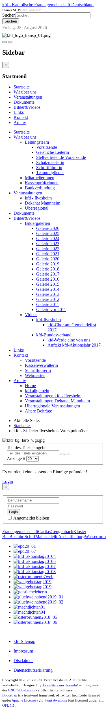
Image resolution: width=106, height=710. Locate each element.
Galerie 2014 (47, 289)
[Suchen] (62, 454)
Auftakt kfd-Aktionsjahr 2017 (74, 345)
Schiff (30, 536)
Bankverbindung (40, 187)
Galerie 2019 (47, 263)
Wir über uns (25, 92)
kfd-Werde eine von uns (68, 340)
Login (7, 481)
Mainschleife (46, 536)
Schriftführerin (49, 167)
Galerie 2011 (47, 304)
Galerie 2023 (47, 243)
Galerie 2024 (47, 238)
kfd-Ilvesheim (48, 319)
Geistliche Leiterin (52, 152)
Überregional (36, 208)
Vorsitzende (46, 147)
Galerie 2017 (47, 274)
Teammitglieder (50, 172)
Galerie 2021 (47, 253)
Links (19, 112)
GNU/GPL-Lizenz (21, 690)
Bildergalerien (37, 223)
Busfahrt (17, 536)
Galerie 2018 (47, 269)
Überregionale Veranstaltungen (52, 405)
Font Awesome (56, 700)
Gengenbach (62, 531)
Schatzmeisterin (50, 162)
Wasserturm (95, 536)
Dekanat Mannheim (42, 203)
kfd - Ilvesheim (38, 198)
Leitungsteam (37, 142)
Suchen (9, 15)
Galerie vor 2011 (51, 309)
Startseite (22, 87)
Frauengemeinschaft (20, 531)
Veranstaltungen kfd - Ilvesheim (53, 395)
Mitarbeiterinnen (39, 177)
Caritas (44, 531)
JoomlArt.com (53, 685)
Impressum (23, 651)
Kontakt (21, 117)
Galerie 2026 (47, 228)
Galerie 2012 (47, 299)
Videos (31, 314)
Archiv (20, 122)
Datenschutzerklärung (33, 670)
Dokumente (24, 102)
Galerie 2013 (47, 294)
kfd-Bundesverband (54, 334)
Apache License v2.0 (28, 700)
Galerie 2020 (47, 258)
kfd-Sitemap (24, 641)
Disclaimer (23, 660)
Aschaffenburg (71, 536)
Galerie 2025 (47, 233)
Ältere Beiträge (38, 411)
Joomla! (72, 685)
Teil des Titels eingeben (28, 447)
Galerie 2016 (47, 279)
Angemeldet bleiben (30, 518)
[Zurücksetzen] (68, 454)
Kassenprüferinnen (42, 182)
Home (30, 385)
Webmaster (35, 375)
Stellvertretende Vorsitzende (61, 157)
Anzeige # (16, 458)
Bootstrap (9, 695)
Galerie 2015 (47, 284)
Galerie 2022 (47, 248)
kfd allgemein (37, 390)
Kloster (79, 531)
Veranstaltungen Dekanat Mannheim (57, 400)
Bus (5, 536)
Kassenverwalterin (41, 365)
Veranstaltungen (28, 97)
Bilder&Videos (27, 107)
